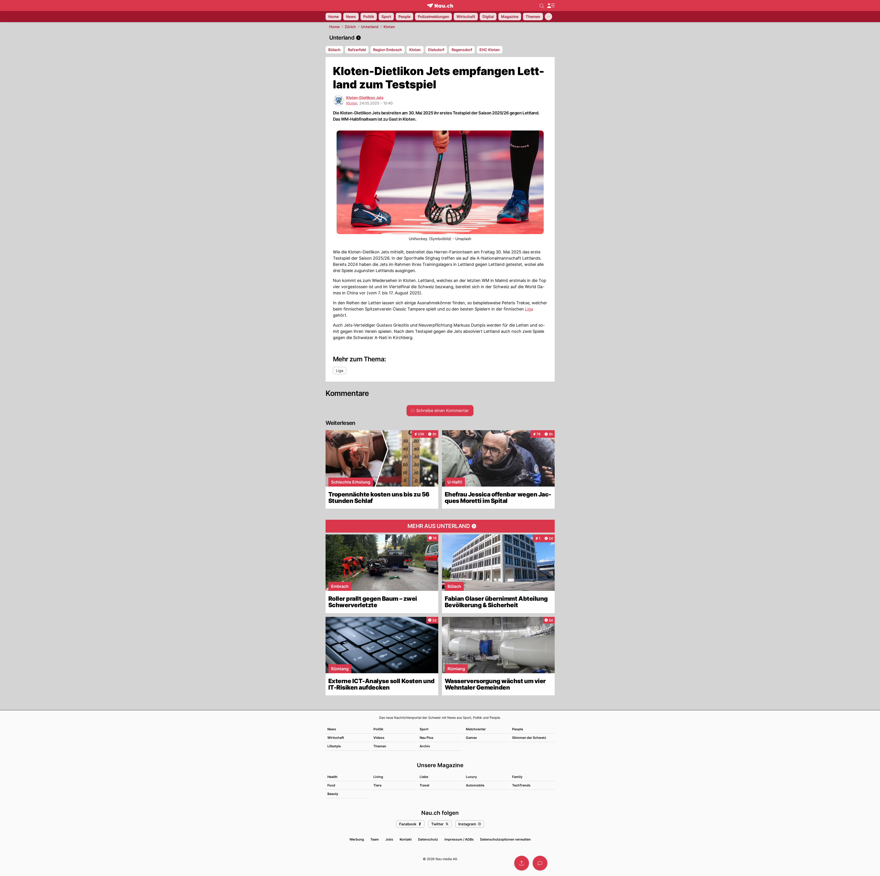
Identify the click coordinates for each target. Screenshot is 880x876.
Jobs (389, 839)
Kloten (389, 26)
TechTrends (521, 785)
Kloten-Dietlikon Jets (365, 97)
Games (471, 738)
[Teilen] (521, 863)
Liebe (424, 777)
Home (334, 26)
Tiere (377, 785)
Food (331, 785)
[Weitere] (548, 16)
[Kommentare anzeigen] (540, 863)
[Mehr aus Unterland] (440, 526)
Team (374, 839)
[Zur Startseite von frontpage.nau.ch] (440, 5)
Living (378, 777)
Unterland (369, 26)
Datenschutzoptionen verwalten (505, 839)
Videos (378, 738)
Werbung (356, 839)
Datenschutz (428, 839)
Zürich (350, 26)
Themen (379, 746)
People (517, 729)
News (331, 729)
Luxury (471, 777)
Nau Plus (426, 738)
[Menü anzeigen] (551, 5)
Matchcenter (476, 729)
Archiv (425, 746)
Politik (378, 729)
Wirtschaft (335, 738)
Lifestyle (334, 746)
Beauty (332, 794)
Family (517, 777)
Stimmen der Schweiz (529, 738)
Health (332, 777)
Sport (424, 729)
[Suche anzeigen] (542, 5)
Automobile (475, 785)
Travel (424, 785)
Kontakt (406, 839)
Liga (529, 309)
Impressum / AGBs (459, 839)
